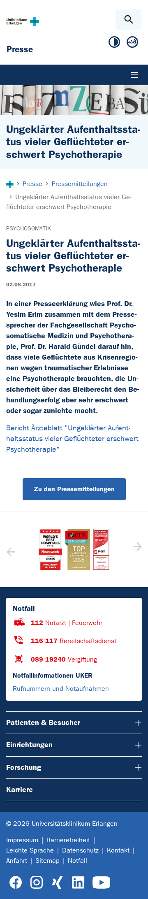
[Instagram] (36, 883)
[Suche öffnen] (128, 19)
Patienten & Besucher (43, 722)
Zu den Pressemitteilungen (74, 489)
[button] (136, 549)
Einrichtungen (29, 744)
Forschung (23, 767)
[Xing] (57, 883)
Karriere (19, 789)
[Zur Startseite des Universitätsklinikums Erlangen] (23, 21)
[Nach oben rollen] (135, 885)
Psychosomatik (28, 228)
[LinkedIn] (78, 883)
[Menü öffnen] (134, 75)
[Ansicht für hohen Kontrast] (114, 43)
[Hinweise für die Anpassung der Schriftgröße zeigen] (132, 43)
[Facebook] (15, 883)
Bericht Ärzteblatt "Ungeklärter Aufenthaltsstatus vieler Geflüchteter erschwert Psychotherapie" (72, 439)
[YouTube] (101, 883)
